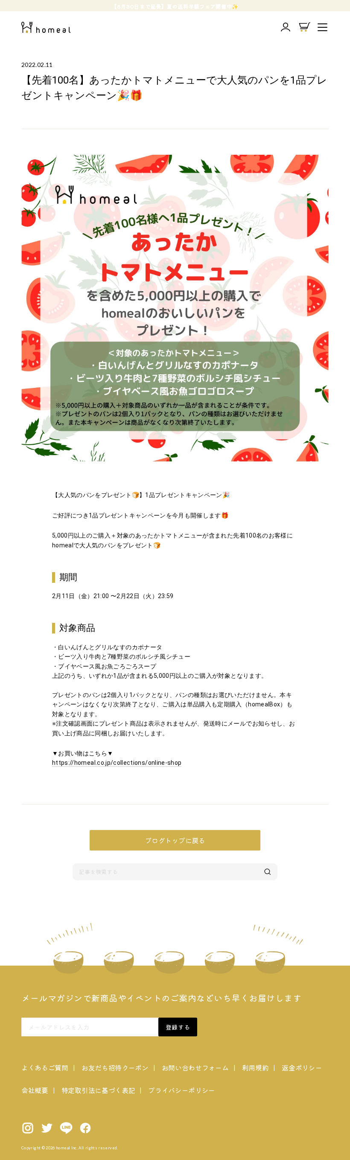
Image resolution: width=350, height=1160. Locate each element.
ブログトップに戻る (175, 840)
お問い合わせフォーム (195, 1067)
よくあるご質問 (44, 1067)
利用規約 (255, 1067)
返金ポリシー (302, 1067)
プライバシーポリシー (181, 1090)
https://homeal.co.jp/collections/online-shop (116, 762)
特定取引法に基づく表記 (98, 1090)
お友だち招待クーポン (115, 1067)
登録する (178, 1027)
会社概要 (34, 1090)
